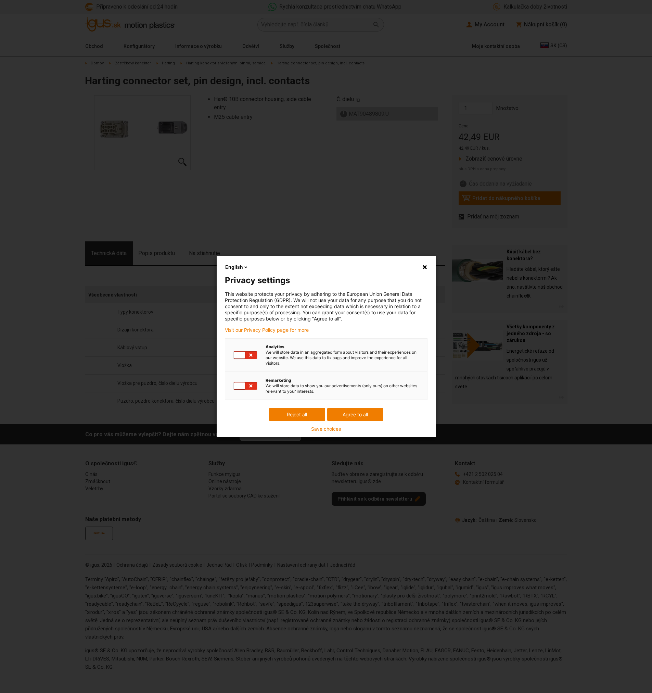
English (234, 267)
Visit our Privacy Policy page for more (267, 330)
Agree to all (355, 414)
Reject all (297, 414)
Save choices (326, 429)
